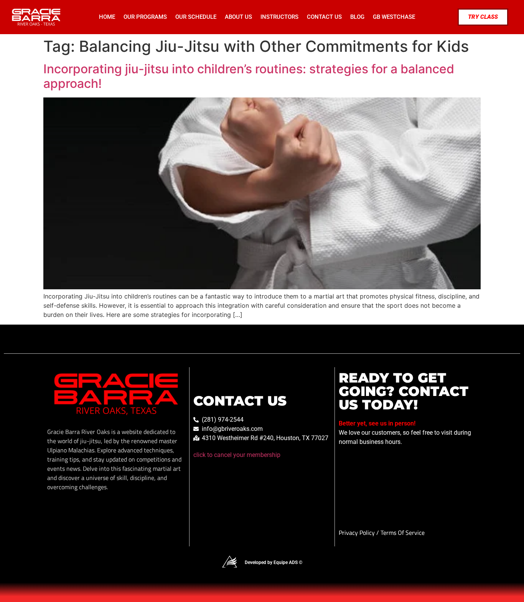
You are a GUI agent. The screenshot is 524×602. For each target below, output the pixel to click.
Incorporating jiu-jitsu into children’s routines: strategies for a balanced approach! (248, 76)
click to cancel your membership (236, 455)
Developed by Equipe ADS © (273, 562)
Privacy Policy (357, 532)
